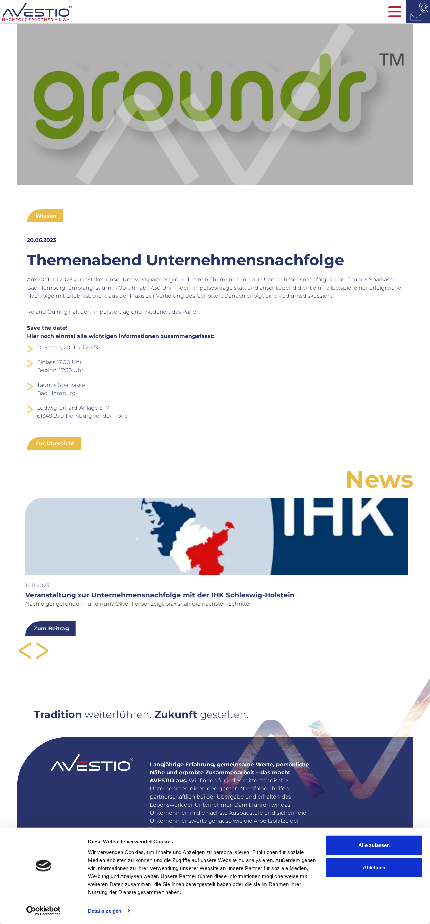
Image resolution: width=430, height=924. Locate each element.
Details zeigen (104, 911)
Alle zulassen (374, 845)
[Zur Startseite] (215, 11)
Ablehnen (374, 867)
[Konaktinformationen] (418, 11)
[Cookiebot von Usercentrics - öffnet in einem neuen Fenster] (43, 911)
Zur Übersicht (54, 443)
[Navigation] (394, 11)
